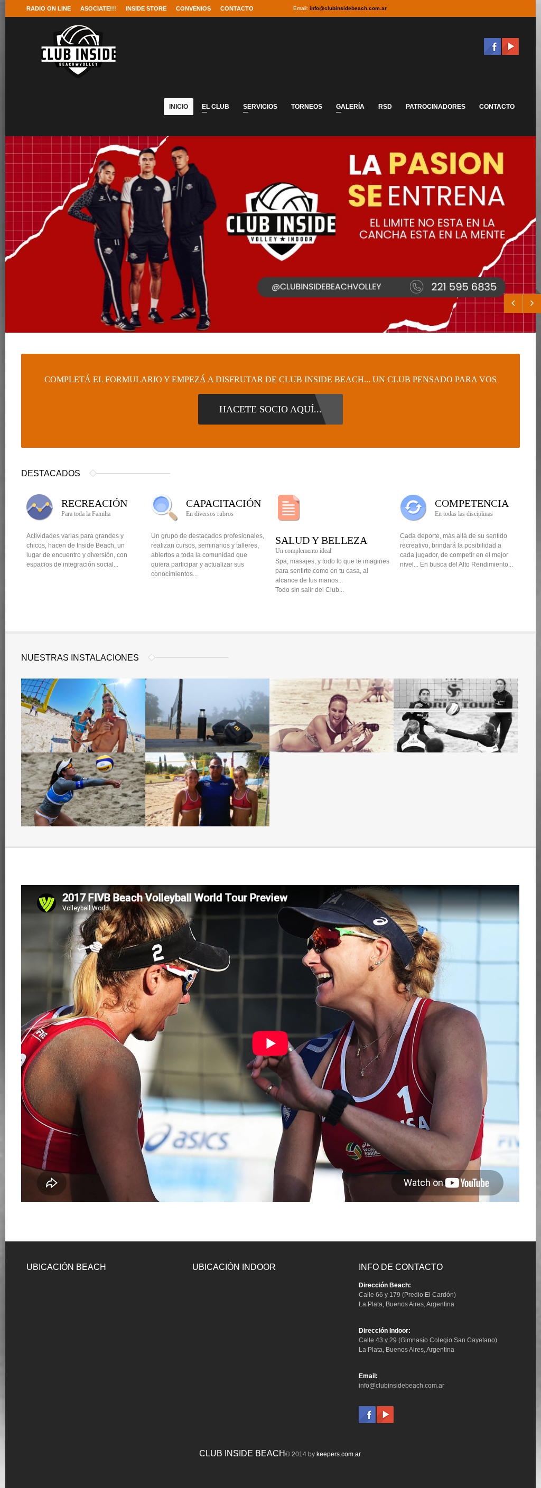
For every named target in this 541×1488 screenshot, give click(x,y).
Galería (348, 108)
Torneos (306, 106)
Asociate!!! (98, 8)
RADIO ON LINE (48, 8)
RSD (385, 106)
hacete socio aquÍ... (270, 409)
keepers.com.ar (338, 1454)
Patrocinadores (435, 106)
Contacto (237, 8)
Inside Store (146, 8)
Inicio (178, 106)
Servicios (257, 108)
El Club (213, 108)
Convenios (193, 8)
